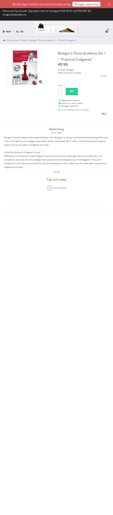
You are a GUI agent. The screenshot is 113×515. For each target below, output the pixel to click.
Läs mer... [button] (103, 76)
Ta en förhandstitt (59, 188)
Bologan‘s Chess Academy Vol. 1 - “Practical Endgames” (52, 40)
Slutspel (24, 40)
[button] (40, 81)
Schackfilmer (12, 40)
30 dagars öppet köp (86, 4)
